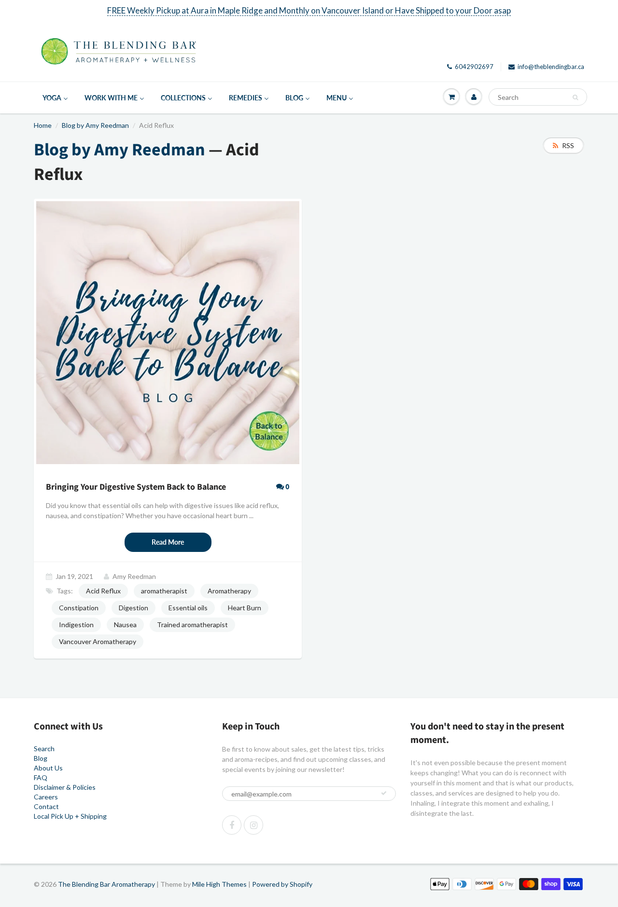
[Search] (575, 97)
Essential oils (188, 608)
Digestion (133, 608)
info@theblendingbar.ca (551, 66)
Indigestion (76, 624)
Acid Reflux (103, 591)
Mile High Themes (219, 884)
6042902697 (474, 66)
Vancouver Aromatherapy (97, 641)
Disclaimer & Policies (65, 787)
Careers (46, 797)
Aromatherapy (229, 591)
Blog (40, 758)
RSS (568, 145)
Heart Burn (244, 608)
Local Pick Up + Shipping (70, 816)
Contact (46, 806)
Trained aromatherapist (192, 624)
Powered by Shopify (282, 884)
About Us (48, 768)
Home (43, 125)
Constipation (78, 608)
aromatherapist (164, 591)
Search (44, 748)
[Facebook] (231, 825)
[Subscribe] (383, 793)
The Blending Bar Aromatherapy (106, 884)
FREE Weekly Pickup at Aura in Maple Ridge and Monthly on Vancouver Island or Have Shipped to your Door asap (309, 10)
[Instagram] (253, 825)
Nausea (125, 624)
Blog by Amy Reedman (95, 125)
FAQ (40, 777)
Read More (168, 542)
